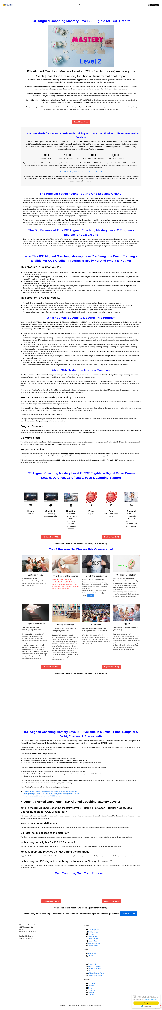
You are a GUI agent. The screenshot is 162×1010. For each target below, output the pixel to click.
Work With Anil (93, 939)
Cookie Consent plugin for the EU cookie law (146, 1006)
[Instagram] (154, 5)
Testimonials (92, 936)
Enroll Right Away (81, 122)
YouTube (91, 992)
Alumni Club (93, 941)
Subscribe (29, 717)
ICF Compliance (93, 971)
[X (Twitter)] (152, 5)
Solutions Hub (93, 932)
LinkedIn (91, 986)
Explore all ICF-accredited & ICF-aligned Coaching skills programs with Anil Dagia (50, 791)
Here (91, 595)
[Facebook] (149, 5)
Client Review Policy (95, 975)
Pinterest (91, 995)
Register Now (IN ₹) (111, 537)
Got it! (146, 1003)
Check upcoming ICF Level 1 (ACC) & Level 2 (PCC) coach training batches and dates (51, 793)
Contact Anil (92, 953)
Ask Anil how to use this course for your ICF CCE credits (41, 796)
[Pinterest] (158, 5)
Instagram (91, 990)
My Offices (91, 956)
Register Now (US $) (51, 537)
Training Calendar (94, 943)
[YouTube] (156, 5)
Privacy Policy (93, 964)
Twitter (90, 988)
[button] (81, 678)
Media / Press (93, 945)
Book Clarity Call (128, 913)
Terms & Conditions (94, 966)
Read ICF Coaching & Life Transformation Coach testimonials (81, 172)
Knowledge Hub (93, 930)
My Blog (91, 934)
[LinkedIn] (150, 5)
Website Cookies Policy (96, 973)
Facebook (91, 983)
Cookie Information (151, 999)
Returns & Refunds (94, 968)
